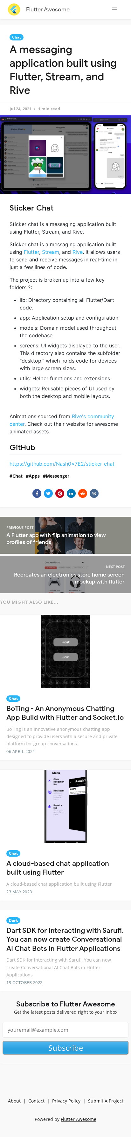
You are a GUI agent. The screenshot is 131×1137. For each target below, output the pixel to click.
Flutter (31, 252)
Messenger (57, 476)
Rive (77, 252)
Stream (50, 252)
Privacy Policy (66, 1101)
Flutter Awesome (48, 9)
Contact (36, 1101)
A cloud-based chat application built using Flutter (57, 868)
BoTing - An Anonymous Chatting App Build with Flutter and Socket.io (65, 713)
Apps (34, 476)
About (14, 1101)
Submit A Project (105, 1101)
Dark (13, 920)
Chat (16, 37)
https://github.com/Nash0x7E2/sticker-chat (62, 464)
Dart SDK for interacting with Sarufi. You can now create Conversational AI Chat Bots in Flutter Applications (65, 939)
